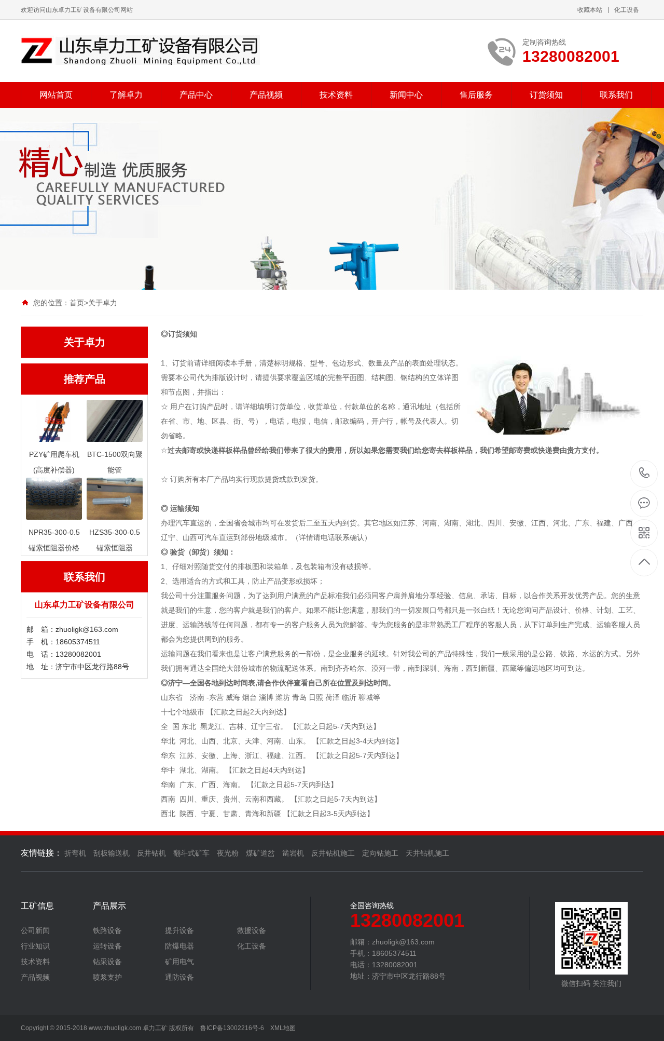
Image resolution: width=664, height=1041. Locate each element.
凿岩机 (293, 853)
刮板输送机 (111, 853)
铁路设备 (107, 930)
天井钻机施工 (427, 853)
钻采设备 (107, 961)
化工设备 (626, 9)
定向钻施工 (380, 853)
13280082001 (644, 474)
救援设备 (251, 930)
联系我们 (616, 94)
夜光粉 (228, 853)
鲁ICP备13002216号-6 (232, 1028)
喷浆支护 (107, 977)
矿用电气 (179, 961)
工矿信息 (37, 906)
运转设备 (107, 946)
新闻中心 (406, 94)
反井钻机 (151, 853)
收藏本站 (589, 9)
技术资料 (336, 94)
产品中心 (196, 94)
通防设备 (179, 977)
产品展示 (109, 906)
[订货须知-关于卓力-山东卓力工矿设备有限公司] (140, 50)
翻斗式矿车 (191, 853)
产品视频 (266, 94)
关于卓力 (102, 303)
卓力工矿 (155, 1028)
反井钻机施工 (333, 853)
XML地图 (283, 1028)
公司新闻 (35, 930)
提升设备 (179, 930)
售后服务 (476, 94)
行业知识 (35, 946)
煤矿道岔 (260, 853)
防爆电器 (179, 946)
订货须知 (546, 94)
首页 (77, 303)
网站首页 (56, 94)
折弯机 (75, 853)
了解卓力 (126, 94)
